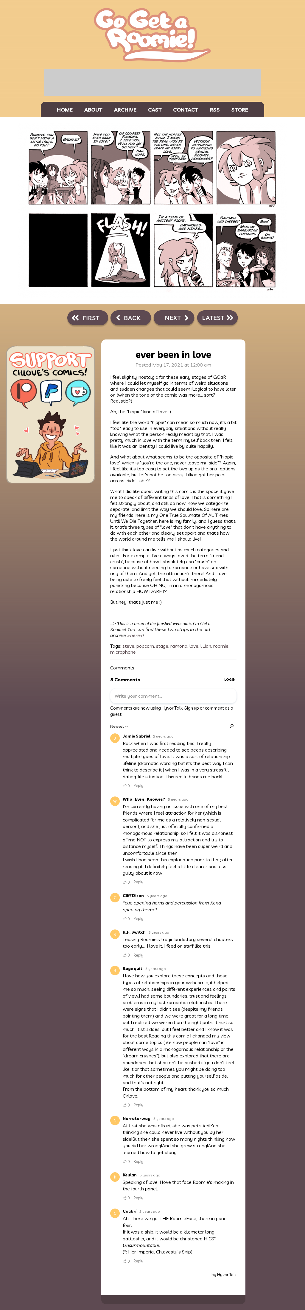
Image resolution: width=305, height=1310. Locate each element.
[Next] (174, 319)
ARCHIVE (125, 109)
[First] (87, 319)
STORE (239, 109)
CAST (155, 109)
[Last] (217, 319)
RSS (215, 109)
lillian (205, 646)
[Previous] (130, 319)
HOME (65, 109)
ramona (178, 646)
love (193, 646)
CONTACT (185, 109)
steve (128, 646)
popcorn (145, 646)
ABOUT (93, 109)
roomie (220, 646)
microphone (123, 652)
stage (162, 646)
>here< (135, 635)
